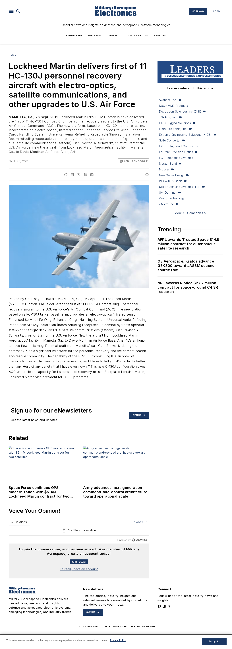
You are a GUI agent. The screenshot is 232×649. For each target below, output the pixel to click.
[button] (11, 11)
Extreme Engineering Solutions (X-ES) (185, 134)
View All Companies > (190, 213)
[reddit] (85, 174)
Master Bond (168, 163)
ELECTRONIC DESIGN (143, 626)
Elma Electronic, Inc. (173, 129)
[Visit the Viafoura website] (139, 540)
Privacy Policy (118, 640)
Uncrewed (95, 35)
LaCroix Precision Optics (176, 152)
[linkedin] (72, 174)
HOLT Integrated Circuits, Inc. (179, 146)
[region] (79, 531)
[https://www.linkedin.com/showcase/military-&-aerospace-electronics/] (164, 606)
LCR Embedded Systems (176, 158)
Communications (136, 35)
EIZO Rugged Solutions (175, 123)
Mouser (164, 169)
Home (12, 54)
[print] (147, 174)
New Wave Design (172, 175)
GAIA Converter (170, 140)
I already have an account (79, 569)
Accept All (214, 641)
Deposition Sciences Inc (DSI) (180, 111)
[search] (18, 11)
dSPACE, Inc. (168, 117)
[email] (92, 174)
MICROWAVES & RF (116, 626)
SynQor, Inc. (167, 192)
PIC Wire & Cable (170, 181)
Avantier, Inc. (168, 100)
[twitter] (79, 174)
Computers (74, 35)
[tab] (19, 522)
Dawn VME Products (173, 105)
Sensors (160, 35)
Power (113, 35)
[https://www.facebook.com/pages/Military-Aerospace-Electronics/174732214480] (159, 606)
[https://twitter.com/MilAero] (169, 606)
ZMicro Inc (166, 204)
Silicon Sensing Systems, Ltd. (179, 187)
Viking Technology (172, 198)
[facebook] (66, 174)
